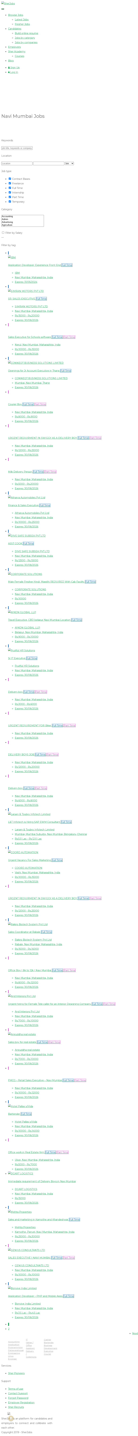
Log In (14, 72)
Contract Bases (21, 178)
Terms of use (15, 1388)
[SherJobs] (8, 3)
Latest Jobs (21, 19)
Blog (11, 60)
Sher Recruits (16, 1407)
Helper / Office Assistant (30, 1345)
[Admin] (23, 219)
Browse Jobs (15, 15)
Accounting (14, 1341)
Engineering (14, 1353)
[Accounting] (23, 216)
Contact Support (18, 1393)
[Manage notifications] (11, 1418)
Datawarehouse (16, 1350)
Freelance (18, 183)
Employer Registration (21, 1402)
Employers (14, 46)
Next (135, 1333)
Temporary (18, 201)
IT (27, 1339)
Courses (19, 56)
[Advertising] (23, 222)
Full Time (17, 188)
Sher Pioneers (16, 1373)
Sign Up (15, 67)
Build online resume (26, 33)
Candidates (14, 28)
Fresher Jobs (22, 24)
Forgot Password (18, 1398)
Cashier (47, 1339)
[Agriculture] (23, 225)
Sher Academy (16, 51)
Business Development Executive (50, 1348)
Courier (47, 1354)
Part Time (18, 197)
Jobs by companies (26, 42)
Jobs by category (25, 37)
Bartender (49, 1342)
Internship (18, 192)
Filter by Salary (13, 232)
